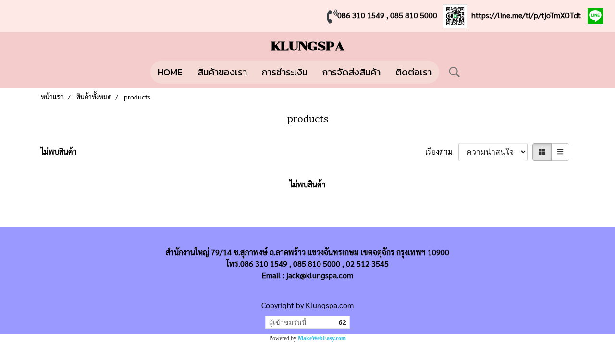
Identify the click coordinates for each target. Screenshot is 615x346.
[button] (454, 72)
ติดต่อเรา (413, 72)
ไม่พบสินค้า (59, 152)
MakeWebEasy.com (322, 338)
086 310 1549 (360, 15)
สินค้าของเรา (222, 72)
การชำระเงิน (285, 72)
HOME (170, 72)
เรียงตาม (441, 152)
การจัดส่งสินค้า (351, 72)
